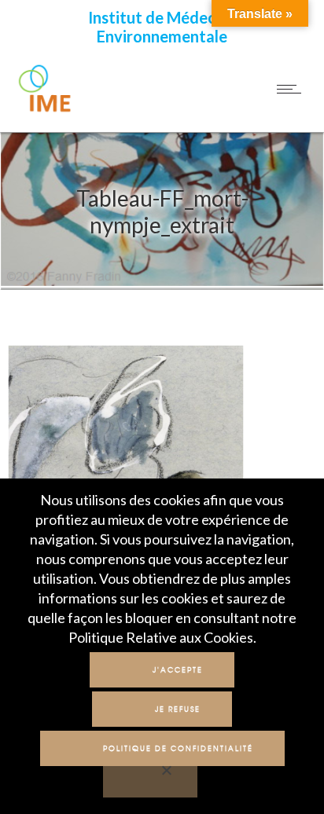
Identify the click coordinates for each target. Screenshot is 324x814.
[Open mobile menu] (292, 88)
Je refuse (178, 709)
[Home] (45, 110)
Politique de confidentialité (178, 748)
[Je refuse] (150, 780)
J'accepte (178, 670)
